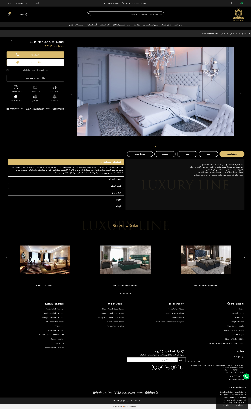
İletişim (10, 3)
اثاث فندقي (233, 34)
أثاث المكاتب (104, 25)
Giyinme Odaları (177, 317)
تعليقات (165, 154)
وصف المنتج (232, 154)
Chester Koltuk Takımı (55, 322)
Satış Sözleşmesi (237, 322)
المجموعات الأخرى (76, 25)
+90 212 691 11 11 (237, 370)
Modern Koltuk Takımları (54, 313)
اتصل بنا (35, 54)
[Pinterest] (160, 367)
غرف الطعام (166, 25)
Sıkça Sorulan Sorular (235, 326)
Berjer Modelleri (57, 339)
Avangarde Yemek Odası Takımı (111, 317)
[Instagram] (173, 367)
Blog (27, 3)
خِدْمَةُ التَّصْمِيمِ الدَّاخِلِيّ (122, 25)
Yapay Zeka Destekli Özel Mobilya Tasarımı (226, 343)
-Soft (126, 406)
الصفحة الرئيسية (244, 34)
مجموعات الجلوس (150, 25)
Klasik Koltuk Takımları (55, 309)
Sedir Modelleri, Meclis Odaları (51, 335)
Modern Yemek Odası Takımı (112, 313)
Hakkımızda (239, 317)
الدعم (37, 3)
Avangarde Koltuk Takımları (53, 317)
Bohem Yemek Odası (115, 326)
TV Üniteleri (59, 326)
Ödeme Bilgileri (238, 335)
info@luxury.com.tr (236, 379)
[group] (155, 92)
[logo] (238, 14)
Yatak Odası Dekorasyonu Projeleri (170, 322)
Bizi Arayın (236, 356)
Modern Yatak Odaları (175, 313)
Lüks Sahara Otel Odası (205, 285)
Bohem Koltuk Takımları (54, 347)
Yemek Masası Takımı (115, 322)
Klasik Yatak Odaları (176, 309)
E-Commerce (133, 406)
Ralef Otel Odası (44, 285)
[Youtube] (167, 367)
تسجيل (181, 359)
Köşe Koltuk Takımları (55, 330)
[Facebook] (180, 367)
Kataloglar (19, 3)
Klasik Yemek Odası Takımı (113, 309)
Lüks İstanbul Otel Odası (125, 285)
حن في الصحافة (238, 313)
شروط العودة (140, 154)
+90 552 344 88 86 (236, 372)
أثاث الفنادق (92, 25)
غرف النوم (178, 25)
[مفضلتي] (15, 14)
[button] (155, 146)
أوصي (187, 154)
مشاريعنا (137, 25)
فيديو (208, 154)
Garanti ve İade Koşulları (234, 330)
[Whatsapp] (154, 367)
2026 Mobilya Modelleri (234, 339)
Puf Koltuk (60, 343)
